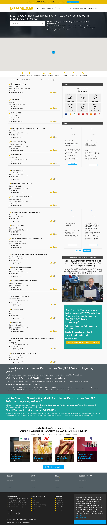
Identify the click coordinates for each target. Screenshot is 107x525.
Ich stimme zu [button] (90, 522)
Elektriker (57, 75)
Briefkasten (37, 75)
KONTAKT (68, 225)
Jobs (34, 501)
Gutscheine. (22, 519)
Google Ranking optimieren (17, 501)
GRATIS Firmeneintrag (73, 2)
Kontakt (35, 499)
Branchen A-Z (61, 499)
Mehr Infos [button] (79, 515)
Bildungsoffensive (90, 145)
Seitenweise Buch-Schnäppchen (17, 457)
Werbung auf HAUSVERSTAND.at (18, 499)
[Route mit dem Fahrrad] (55, 92)
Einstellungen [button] (82, 517)
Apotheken (60, 503)
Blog (38, 8)
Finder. (15, 519)
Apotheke (22, 75)
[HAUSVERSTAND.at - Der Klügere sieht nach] (21, 8)
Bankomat (29, 75)
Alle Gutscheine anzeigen (54, 467)
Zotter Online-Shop (62, 458)
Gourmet (32, 434)
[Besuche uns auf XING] (20, 513)
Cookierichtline (37, 507)
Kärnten (30, 80)
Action (55, 434)
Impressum (36, 503)
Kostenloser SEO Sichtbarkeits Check (88, 8)
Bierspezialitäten (38, 458)
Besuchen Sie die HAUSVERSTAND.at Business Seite (83, 342)
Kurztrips (61, 434)
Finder (57, 8)
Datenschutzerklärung (39, 505)
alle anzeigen (87, 250)
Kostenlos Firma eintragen (16, 507)
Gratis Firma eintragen (74, 8)
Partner (35, 511)
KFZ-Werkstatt (73, 75)
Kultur (38, 434)
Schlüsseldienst (83, 75)
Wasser (68, 434)
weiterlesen (73, 163)
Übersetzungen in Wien (70, 223)
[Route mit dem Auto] (51, 92)
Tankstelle (50, 75)
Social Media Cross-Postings (17, 505)
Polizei (44, 75)
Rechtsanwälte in (69, 142)
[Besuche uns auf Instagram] (12, 513)
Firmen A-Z (60, 501)
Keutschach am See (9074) (49, 80)
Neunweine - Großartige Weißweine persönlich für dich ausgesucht (85, 456)
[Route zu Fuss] (58, 92)
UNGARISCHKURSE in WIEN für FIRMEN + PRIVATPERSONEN (92, 226)
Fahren (50, 434)
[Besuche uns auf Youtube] (16, 513)
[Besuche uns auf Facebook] (8, 513)
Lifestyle (74, 434)
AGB (34, 509)
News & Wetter (48, 8)
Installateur (64, 75)
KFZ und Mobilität (23, 80)
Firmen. (10, 519)
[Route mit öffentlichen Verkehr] (53, 92)
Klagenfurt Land (38, 80)
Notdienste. (31, 519)
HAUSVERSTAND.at (12, 80)
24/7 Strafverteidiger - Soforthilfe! (71, 144)
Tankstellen (60, 511)
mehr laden (78, 250)
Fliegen (44, 434)
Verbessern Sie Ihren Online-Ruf (18, 503)
